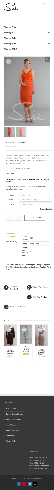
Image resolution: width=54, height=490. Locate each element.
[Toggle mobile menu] (48, 4)
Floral (21, 265)
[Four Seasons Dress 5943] (41, 326)
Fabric (11, 200)
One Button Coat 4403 (26, 348)
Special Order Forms (14, 420)
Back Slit (14, 265)
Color (12, 195)
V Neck (8, 270)
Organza (46, 265)
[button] (47, 59)
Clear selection (46, 209)
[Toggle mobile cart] (43, 4)
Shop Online (11, 425)
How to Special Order (14, 414)
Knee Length (30, 265)
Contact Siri (10, 436)
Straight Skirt (45, 267)
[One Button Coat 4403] (26, 326)
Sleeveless (14, 267)
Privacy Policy (11, 441)
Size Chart (10, 174)
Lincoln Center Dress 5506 (10, 350)
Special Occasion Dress (29, 267)
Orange (39, 265)
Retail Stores (11, 409)
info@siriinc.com (42, 466)
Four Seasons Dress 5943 (41, 351)
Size (12, 204)
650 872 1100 (40, 463)
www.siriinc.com (40, 468)
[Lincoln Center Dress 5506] (10, 326)
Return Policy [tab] (11, 242)
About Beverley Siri (13, 430)
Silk (7, 267)
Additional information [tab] (10, 235)
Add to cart (34, 218)
